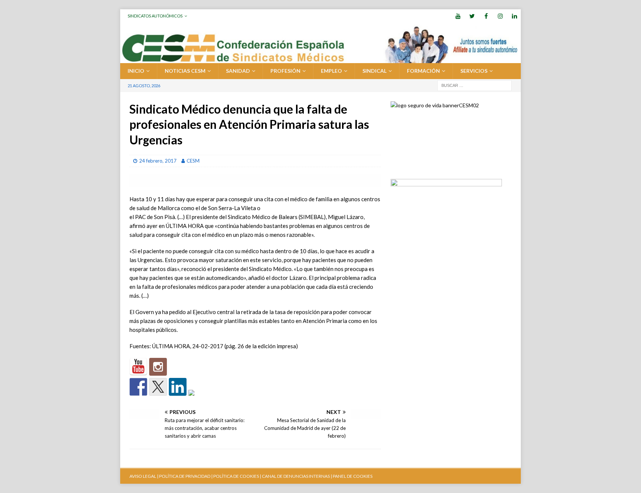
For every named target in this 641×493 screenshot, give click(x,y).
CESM (193, 161)
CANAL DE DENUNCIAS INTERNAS (295, 476)
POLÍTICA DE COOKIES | (237, 476)
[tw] (472, 15)
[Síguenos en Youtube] (138, 367)
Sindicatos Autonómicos (155, 15)
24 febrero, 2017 (158, 161)
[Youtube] (457, 15)
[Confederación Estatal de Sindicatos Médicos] (320, 59)
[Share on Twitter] (158, 387)
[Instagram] (500, 15)
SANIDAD (238, 71)
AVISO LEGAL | (143, 476)
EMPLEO (331, 71)
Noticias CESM (185, 71)
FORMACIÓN (423, 71)
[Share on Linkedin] (178, 387)
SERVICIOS (473, 71)
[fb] (486, 15)
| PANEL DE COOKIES (351, 476)
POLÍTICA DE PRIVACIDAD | (186, 476)
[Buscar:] (474, 85)
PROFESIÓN (285, 71)
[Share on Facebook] (138, 387)
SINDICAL (374, 71)
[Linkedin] (514, 15)
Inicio (136, 71)
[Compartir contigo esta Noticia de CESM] (197, 399)
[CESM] (158, 367)
